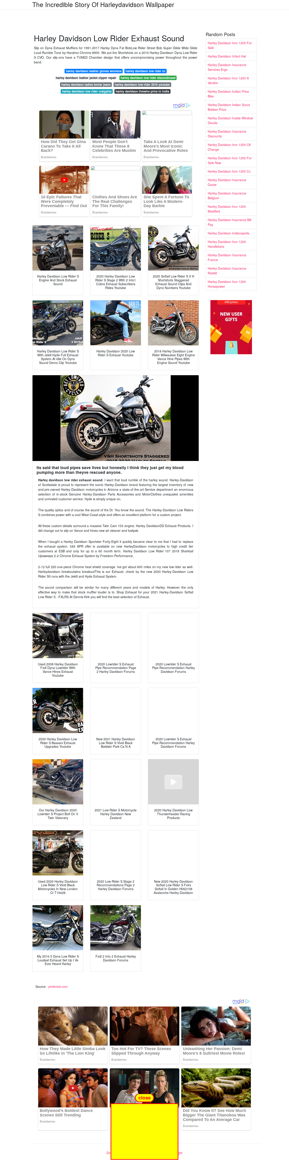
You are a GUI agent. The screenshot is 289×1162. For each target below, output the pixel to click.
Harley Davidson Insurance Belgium (227, 195)
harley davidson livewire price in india (142, 91)
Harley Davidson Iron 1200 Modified (227, 208)
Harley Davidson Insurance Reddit (227, 270)
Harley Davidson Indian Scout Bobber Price (229, 107)
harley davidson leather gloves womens (93, 71)
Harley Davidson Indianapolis (228, 233)
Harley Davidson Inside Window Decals (230, 120)
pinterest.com (58, 986)
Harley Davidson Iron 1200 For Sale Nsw (230, 160)
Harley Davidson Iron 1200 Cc (229, 171)
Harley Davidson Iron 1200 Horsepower (227, 284)
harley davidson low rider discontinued (148, 78)
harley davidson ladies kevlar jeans (86, 84)
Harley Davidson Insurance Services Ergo (227, 67)
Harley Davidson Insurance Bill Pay (229, 222)
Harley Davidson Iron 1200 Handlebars (227, 244)
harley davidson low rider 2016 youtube (142, 84)
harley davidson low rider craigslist (87, 91)
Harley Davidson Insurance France (227, 257)
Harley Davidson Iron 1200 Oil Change (229, 147)
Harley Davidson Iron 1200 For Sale (230, 45)
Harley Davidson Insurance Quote (227, 182)
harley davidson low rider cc (145, 71)
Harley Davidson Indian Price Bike (228, 93)
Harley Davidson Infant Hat (227, 56)
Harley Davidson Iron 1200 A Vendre (228, 80)
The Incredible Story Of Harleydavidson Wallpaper (103, 4)
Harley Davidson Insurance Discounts (227, 133)
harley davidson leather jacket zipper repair (86, 78)
